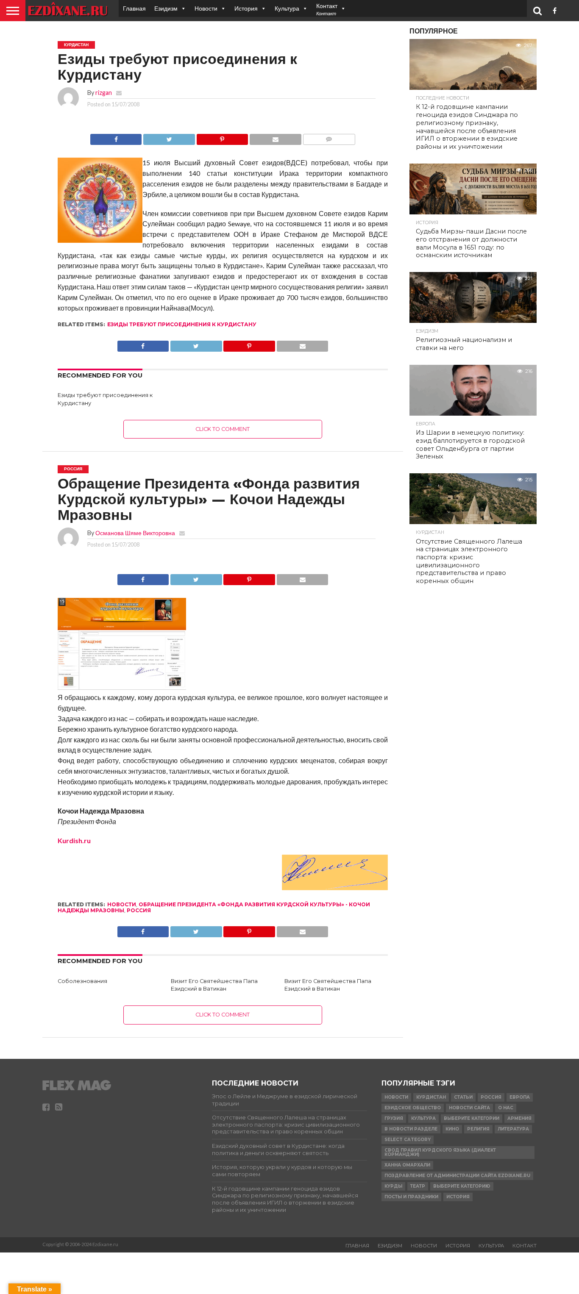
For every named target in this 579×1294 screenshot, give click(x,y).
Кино (452, 1129)
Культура (287, 8)
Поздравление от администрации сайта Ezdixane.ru (457, 1175)
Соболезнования (82, 981)
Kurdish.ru (74, 840)
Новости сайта (469, 1108)
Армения (519, 1118)
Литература (513, 1129)
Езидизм (166, 8)
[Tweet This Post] (169, 137)
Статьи (463, 1097)
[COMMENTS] (329, 137)
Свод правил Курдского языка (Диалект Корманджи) (440, 1152)
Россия (139, 910)
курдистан (431, 1097)
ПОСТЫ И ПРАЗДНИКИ (411, 1197)
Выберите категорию (461, 1186)
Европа (519, 1097)
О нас (505, 1108)
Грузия (393, 1118)
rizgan (103, 92)
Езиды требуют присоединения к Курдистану (181, 324)
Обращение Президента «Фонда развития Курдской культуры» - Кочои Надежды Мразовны (214, 907)
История (246, 8)
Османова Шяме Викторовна (135, 532)
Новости (206, 8)
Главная (134, 8)
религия (478, 1129)
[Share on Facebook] (116, 137)
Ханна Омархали (407, 1165)
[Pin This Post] (222, 137)
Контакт (524, 1246)
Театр (417, 1186)
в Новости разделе (410, 1129)
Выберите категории (471, 1118)
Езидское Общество (412, 1108)
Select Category (407, 1139)
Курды (393, 1186)
